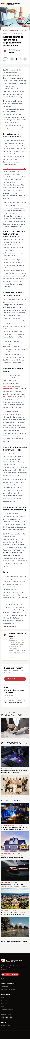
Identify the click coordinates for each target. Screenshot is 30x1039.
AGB (2, 1006)
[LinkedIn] (10, 1017)
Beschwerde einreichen (9, 974)
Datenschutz (4, 1003)
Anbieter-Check (5, 986)
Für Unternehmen (5, 979)
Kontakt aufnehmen (13, 679)
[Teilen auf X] (20, 59)
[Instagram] (2, 1017)
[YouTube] (6, 1017)
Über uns (3, 997)
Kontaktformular (5, 1025)
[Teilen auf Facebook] (12, 59)
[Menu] (27, 3)
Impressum (4, 1000)
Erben (8, 412)
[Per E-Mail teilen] (25, 59)
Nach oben (14, 1036)
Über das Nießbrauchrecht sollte (14, 169)
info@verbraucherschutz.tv (17, 702)
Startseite (5, 30)
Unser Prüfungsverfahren (8, 989)
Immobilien (13, 30)
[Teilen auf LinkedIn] (16, 59)
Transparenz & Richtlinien (8, 1009)
